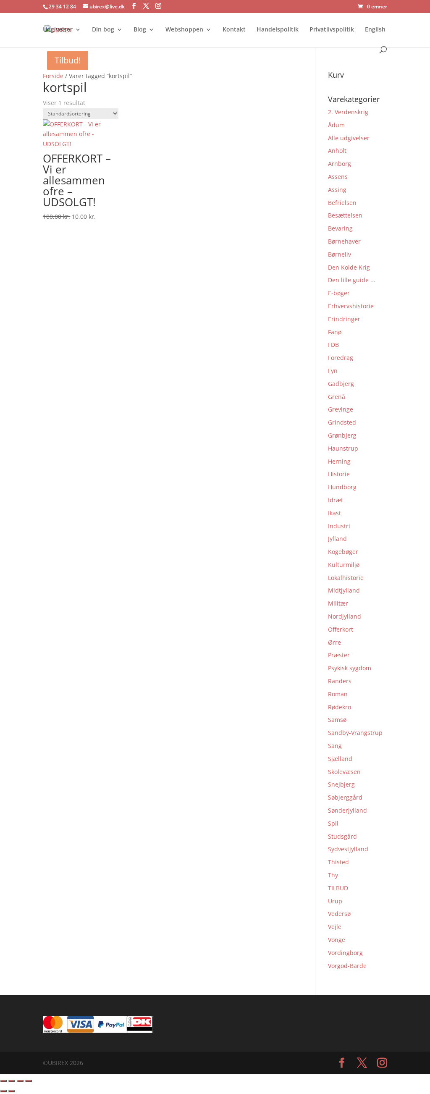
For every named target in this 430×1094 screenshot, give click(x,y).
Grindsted (342, 422)
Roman (338, 694)
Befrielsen (342, 203)
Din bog (103, 29)
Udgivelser (58, 29)
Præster (339, 655)
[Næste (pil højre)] (11, 1091)
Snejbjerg (341, 784)
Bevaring (340, 228)
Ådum (336, 125)
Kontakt (234, 29)
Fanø (334, 332)
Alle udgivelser (349, 138)
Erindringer (344, 319)
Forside (53, 76)
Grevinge (340, 409)
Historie (339, 474)
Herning (339, 461)
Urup (335, 901)
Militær (338, 603)
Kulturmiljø (343, 565)
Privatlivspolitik (331, 29)
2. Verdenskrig (348, 112)
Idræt (335, 500)
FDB (333, 345)
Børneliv (339, 254)
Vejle (334, 927)
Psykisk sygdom (349, 668)
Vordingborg (345, 953)
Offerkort (340, 629)
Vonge (336, 940)
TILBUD (338, 888)
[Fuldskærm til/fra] (11, 1081)
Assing (337, 190)
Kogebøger (343, 552)
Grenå (336, 397)
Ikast (334, 513)
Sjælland (340, 759)
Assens (338, 177)
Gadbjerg (341, 384)
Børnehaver (344, 241)
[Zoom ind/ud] (3, 1081)
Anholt (337, 151)
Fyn (333, 371)
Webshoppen (184, 29)
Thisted (338, 862)
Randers (339, 681)
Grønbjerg (342, 435)
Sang (335, 746)
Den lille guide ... (351, 280)
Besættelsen (345, 215)
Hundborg (342, 487)
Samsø (337, 720)
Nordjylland (344, 616)
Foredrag (340, 358)
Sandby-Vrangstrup (355, 733)
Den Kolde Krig (349, 267)
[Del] (20, 1081)
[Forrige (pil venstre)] (3, 1091)
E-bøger (339, 293)
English (375, 29)
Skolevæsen (344, 772)
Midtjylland (344, 590)
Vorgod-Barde (347, 966)
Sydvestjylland (348, 849)
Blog (140, 29)
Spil (333, 823)
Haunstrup (343, 448)
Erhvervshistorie (351, 306)
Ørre (334, 642)
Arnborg (339, 164)
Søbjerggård (345, 797)
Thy (333, 875)
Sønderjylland (347, 810)
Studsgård (342, 836)
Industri (339, 526)
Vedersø (339, 914)
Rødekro (339, 707)
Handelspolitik (278, 29)
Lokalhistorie (346, 578)
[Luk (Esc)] (28, 1081)
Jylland (337, 539)
